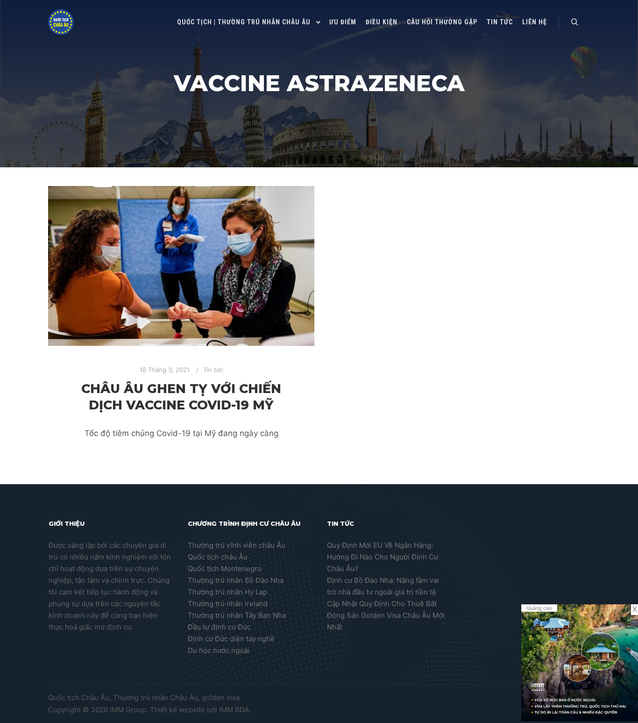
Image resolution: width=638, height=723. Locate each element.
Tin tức (213, 369)
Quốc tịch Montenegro (225, 568)
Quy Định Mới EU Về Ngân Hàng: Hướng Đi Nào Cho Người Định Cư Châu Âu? (382, 557)
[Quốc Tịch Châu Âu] (61, 22)
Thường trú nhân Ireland (228, 603)
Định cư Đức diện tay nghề (231, 638)
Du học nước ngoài (218, 650)
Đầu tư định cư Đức (219, 627)
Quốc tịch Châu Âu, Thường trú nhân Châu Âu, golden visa (144, 697)
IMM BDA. (235, 709)
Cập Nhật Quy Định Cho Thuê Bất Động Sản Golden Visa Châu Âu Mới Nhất (386, 615)
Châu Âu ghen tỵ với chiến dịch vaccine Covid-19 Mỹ (181, 397)
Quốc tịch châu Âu (218, 556)
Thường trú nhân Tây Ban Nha (237, 615)
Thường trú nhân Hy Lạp (227, 591)
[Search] (574, 22)
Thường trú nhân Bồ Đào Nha (236, 580)
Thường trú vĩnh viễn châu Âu (236, 545)
